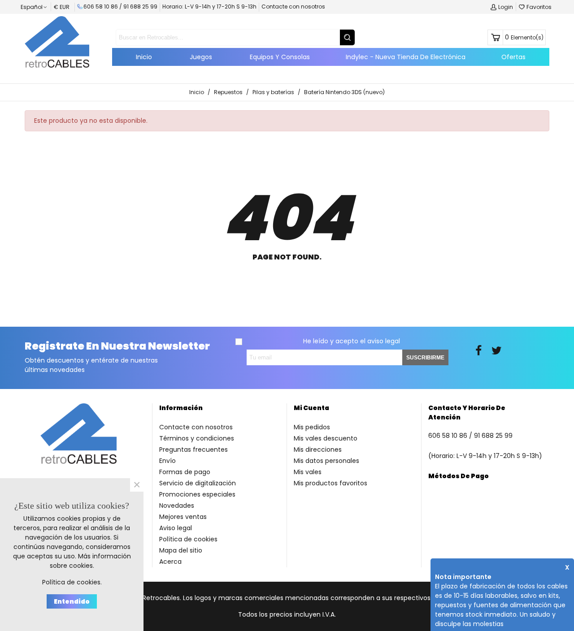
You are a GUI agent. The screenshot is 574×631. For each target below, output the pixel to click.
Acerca (170, 561)
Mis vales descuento (325, 438)
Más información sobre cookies (90, 561)
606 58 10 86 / (103, 6)
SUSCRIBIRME (425, 357)
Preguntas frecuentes (193, 449)
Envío (167, 460)
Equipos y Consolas (280, 56)
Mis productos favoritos (330, 483)
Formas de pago (184, 471)
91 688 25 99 (140, 6)
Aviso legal (175, 527)
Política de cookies (188, 539)
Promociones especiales (197, 494)
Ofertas (513, 56)
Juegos (201, 56)
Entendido (72, 601)
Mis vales (308, 471)
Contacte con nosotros (293, 6)
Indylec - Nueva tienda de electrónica (405, 56)
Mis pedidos (312, 427)
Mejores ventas (183, 516)
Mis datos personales (326, 460)
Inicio (144, 56)
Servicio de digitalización (197, 483)
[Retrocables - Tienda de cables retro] (57, 41)
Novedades (176, 505)
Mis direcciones (318, 449)
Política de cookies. (72, 582)
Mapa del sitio (180, 550)
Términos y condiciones (196, 438)
